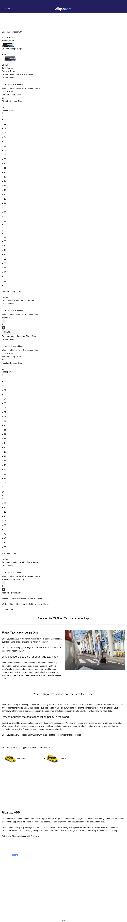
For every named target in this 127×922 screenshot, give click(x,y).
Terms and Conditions (11, 889)
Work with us (71, 868)
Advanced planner (33, 88)
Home (4, 22)
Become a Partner (73, 873)
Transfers (10, 38)
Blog (67, 863)
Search (7, 332)
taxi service (49, 822)
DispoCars (6, 723)
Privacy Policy (8, 894)
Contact (5, 884)
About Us (69, 859)
